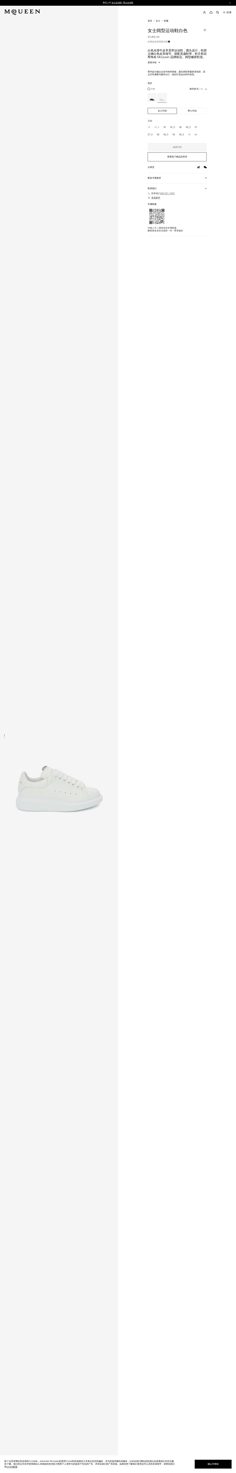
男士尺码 (192, 111)
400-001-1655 (167, 193)
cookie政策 (12, 1467)
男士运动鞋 (128, 3)
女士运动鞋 (117, 3)
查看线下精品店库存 (177, 157)
